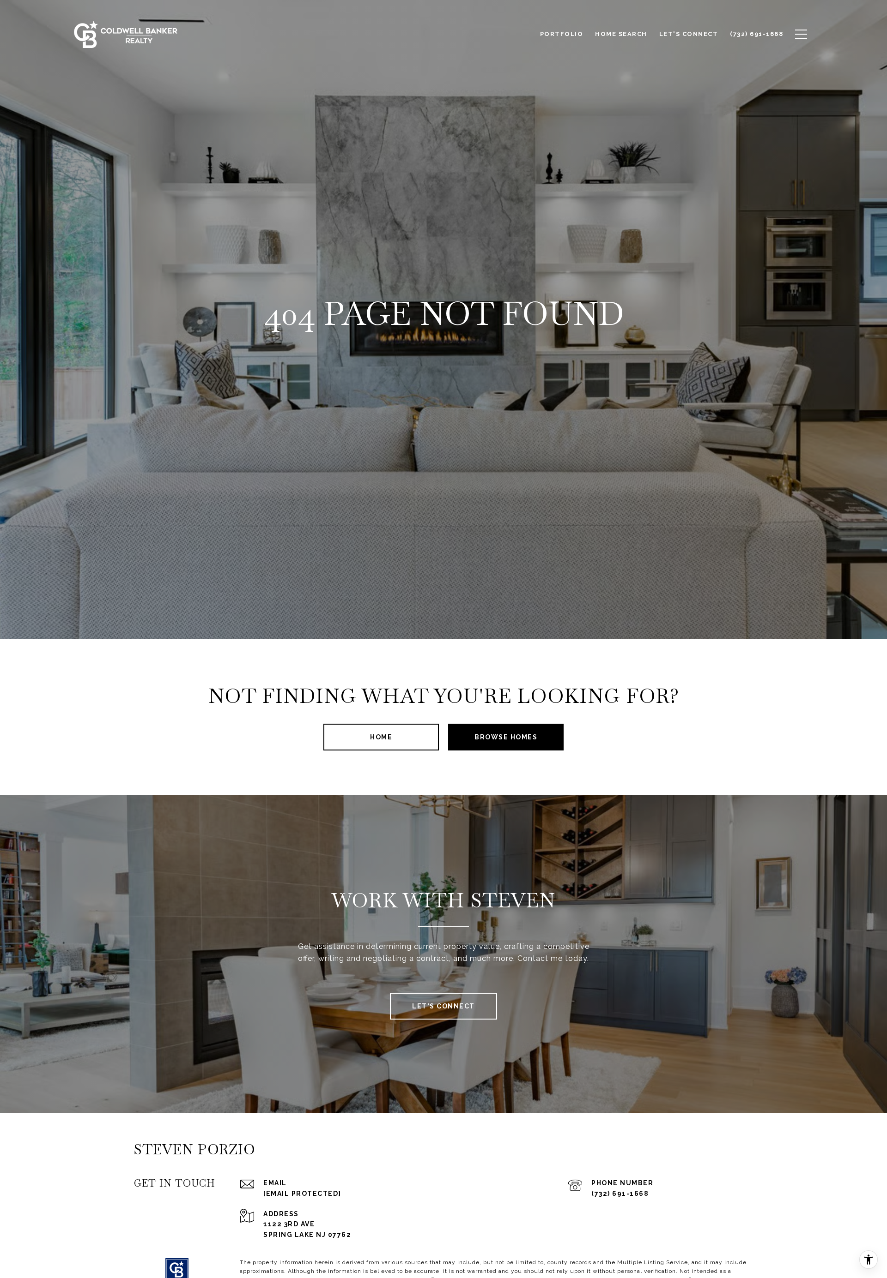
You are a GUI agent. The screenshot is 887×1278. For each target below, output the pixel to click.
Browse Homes (505, 737)
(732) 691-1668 (620, 1193)
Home (381, 737)
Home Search (621, 33)
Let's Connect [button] (443, 1006)
